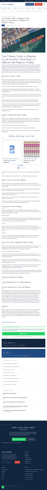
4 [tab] (23, 167)
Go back (4, 11)
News (11, 11)
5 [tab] (25, 167)
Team (3, 475)
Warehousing (27, 457)
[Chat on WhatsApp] (2, 487)
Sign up (17, 462)
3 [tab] (21, 167)
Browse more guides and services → (9, 322)
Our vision (3, 473)
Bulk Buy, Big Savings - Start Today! (21, 136)
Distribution (27, 455)
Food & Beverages (12, 160)
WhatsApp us (30, 4)
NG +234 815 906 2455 (29, 473)
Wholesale (27, 453)
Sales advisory (27, 461)
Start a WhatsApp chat (19, 439)
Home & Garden (31, 160)
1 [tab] (18, 167)
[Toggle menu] (44, 4)
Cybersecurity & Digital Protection (9, 369)
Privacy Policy (19, 485)
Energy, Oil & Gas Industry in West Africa (10, 384)
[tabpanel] (12, 152)
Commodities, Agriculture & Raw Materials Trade (11, 366)
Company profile (4, 469)
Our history (4, 471)
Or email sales (31, 439)
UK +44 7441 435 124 (29, 477)
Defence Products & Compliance (8, 372)
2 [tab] (20, 167)
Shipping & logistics (28, 459)
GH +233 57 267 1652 (29, 475)
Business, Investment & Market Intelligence (10, 363)
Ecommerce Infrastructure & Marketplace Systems (11, 378)
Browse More (21, 165)
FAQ (2, 478)
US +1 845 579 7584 (28, 479)
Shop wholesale (38, 4)
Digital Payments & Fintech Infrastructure (10, 375)
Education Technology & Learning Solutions (10, 381)
